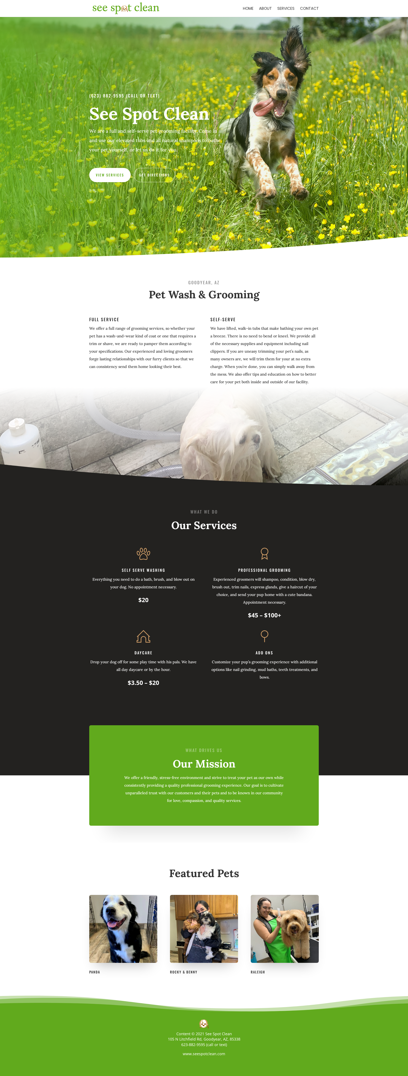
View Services (110, 174)
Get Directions (154, 174)
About (265, 9)
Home (248, 9)
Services (286, 9)
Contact (309, 9)
